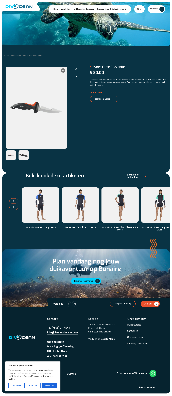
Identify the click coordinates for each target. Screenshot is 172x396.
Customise (16, 385)
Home (6, 55)
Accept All (49, 385)
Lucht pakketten (79, 9)
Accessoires (16, 55)
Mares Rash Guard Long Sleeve (41, 227)
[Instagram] (74, 303)
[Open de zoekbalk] (126, 9)
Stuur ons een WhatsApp (132, 373)
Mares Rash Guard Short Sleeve (80, 227)
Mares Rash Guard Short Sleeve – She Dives (120, 228)
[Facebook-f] (68, 303)
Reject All (33, 385)
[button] (16, 143)
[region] (32, 376)
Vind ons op (101, 339)
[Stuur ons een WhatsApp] (152, 373)
